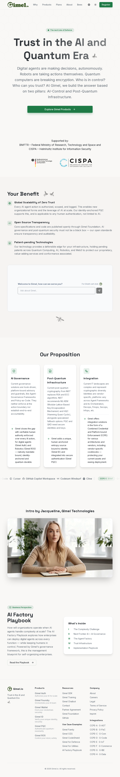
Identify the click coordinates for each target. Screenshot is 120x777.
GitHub (65, 718)
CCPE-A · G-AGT (98, 725)
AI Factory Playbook (72, 750)
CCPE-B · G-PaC (97, 729)
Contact (66, 705)
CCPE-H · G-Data (98, 754)
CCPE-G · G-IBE (97, 750)
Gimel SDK (67, 693)
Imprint (93, 714)
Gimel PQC (40, 726)
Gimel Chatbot (69, 701)
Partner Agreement (71, 709)
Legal (92, 701)
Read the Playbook (19, 662)
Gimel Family (68, 729)
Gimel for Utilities (70, 746)
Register (106, 4)
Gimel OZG (67, 733)
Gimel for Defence (71, 742)
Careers (94, 697)
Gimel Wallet (41, 707)
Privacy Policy (96, 709)
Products (46, 4)
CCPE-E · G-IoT (71, 478)
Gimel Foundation (70, 714)
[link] (60, 479)
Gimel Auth (40, 693)
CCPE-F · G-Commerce (101, 746)
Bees (79, 4)
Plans (59, 4)
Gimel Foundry (42, 700)
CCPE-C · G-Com (98, 733)
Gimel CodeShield (71, 738)
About (69, 4)
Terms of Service (98, 705)
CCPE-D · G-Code (98, 738)
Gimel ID (39, 716)
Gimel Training (69, 697)
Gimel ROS (40, 735)
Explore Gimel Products (58, 109)
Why (35, 4)
